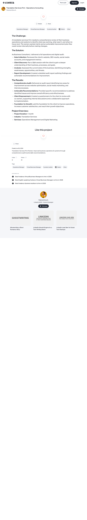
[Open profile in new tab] (3, 9)
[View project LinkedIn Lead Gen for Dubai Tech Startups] (66, 218)
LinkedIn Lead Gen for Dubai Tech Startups (65, 228)
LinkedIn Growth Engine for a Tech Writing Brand (42, 228)
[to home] (8, 3)
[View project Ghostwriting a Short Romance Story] (20, 218)
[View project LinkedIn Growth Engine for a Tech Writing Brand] (43, 218)
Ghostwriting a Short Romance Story (16, 228)
